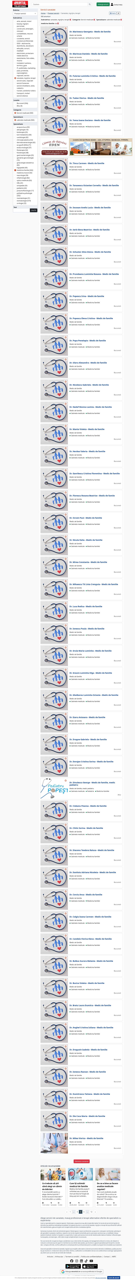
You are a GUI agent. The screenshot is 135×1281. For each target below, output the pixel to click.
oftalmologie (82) (23, 178)
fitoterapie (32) (22, 150)
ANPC (114, 1257)
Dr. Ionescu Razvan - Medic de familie (87, 1071)
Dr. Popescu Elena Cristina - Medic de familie (91, 318)
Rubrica (16, 10)
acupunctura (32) (23, 127)
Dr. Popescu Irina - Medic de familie (86, 296)
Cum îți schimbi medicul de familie (79, 1185)
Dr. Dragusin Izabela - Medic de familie (88, 1049)
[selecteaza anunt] (66, 28)
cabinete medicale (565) (25, 120)
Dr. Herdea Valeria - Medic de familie (87, 451)
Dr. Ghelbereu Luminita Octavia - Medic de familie (93, 695)
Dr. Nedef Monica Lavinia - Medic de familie (90, 407)
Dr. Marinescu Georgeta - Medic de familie (90, 31)
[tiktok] (86, 1261)
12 (91, 1212)
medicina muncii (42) (24, 173)
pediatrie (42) (22, 188)
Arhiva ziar (59, 1257)
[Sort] (118, 13)
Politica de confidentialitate (91, 1257)
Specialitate (18, 124)
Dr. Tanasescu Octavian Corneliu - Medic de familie (94, 185)
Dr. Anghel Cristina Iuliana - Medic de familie (91, 1027)
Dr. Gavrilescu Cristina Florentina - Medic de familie (94, 473)
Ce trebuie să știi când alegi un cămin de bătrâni (52, 1186)
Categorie (17, 110)
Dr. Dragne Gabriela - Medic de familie (88, 739)
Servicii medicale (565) (25, 113)
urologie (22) (21, 203)
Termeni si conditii (72, 1257)
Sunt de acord (113, 1278)
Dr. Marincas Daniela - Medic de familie (88, 53)
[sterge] (70, 20)
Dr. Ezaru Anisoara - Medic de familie (87, 717)
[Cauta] (90, 4)
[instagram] (76, 1261)
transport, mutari (23, 93)
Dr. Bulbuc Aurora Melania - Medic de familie (91, 961)
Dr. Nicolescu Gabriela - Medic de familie (89, 385)
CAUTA (33, 210)
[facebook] (71, 1261)
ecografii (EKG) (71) (24, 145)
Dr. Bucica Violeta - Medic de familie (86, 983)
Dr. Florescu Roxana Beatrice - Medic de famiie (92, 495)
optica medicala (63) (24, 180)
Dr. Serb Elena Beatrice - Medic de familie (89, 229)
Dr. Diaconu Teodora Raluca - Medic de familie (91, 850)
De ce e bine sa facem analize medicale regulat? (107, 1186)
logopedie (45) (22, 168)
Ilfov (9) (19, 106)
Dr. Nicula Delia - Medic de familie (85, 540)
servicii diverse (22, 96)
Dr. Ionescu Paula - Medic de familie (86, 628)
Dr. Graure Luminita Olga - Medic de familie (90, 673)
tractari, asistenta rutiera (26, 91)
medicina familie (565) (25, 170)
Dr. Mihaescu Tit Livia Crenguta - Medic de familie (93, 584)
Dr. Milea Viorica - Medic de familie (86, 1138)
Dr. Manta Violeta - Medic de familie (86, 429)
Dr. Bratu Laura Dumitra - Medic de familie (90, 1005)
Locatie (16, 100)
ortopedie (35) (22, 185)
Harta (114, 13)
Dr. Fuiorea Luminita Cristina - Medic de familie (92, 76)
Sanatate (54, 1205)
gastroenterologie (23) (25, 155)
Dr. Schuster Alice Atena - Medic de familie (90, 252)
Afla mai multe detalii (100, 1278)
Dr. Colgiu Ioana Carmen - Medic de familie (90, 916)
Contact (107, 1257)
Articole (50, 1257)
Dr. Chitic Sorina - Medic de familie (86, 828)
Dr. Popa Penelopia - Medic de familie (87, 340)
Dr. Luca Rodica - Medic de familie (85, 606)
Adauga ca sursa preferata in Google (83, 1271)
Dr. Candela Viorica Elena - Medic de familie (90, 939)
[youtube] (91, 1261)
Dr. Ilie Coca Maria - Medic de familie (87, 1116)
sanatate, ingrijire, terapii (26, 78)
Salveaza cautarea (81, 1161)
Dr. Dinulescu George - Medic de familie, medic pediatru (92, 783)
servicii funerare (23, 83)
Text (15, 207)
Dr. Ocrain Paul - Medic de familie (85, 518)
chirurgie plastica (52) (25, 140)
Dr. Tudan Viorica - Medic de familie (86, 98)
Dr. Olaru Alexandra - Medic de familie (88, 362)
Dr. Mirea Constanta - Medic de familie (88, 562)
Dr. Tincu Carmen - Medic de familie (86, 163)
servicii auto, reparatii (25, 81)
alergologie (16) (22, 130)
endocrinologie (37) (24, 147)
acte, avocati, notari (24, 21)
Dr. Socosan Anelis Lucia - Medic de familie (90, 207)
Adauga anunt (103, 4)
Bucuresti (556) (22, 103)
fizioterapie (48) (22, 153)
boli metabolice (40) (24, 135)
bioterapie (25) (22, 132)
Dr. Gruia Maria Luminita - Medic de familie (90, 650)
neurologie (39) (22, 175)
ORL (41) (20, 183)
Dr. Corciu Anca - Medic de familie (85, 894)
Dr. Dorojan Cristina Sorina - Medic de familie (91, 761)
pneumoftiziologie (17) (25, 191)
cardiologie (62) (22, 137)
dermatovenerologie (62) (26, 142)
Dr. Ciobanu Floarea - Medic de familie (88, 806)
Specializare (18, 117)
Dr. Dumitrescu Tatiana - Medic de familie (89, 1094)
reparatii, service (23, 75)
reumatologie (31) (23, 198)
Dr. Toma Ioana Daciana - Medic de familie (90, 120)
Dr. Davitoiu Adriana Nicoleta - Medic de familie (92, 872)
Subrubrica (17, 18)
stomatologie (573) (24, 201)
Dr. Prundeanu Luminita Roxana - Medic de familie (94, 274)
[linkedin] (81, 1261)
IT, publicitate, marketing (26, 68)
